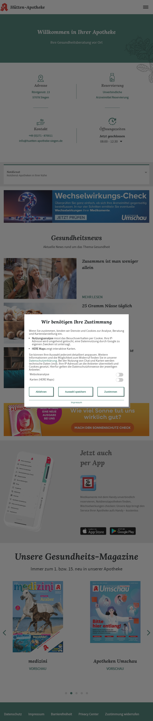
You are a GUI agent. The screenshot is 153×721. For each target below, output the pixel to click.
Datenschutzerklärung (43, 361)
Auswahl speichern (75, 391)
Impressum (76, 402)
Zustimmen (110, 391)
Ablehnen (41, 391)
